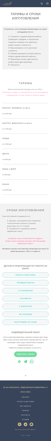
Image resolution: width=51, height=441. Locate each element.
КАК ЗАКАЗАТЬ (25, 406)
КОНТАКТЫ (25, 415)
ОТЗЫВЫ (25, 419)
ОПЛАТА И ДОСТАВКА (25, 401)
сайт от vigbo (25, 435)
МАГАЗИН (25, 397)
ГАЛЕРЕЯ (25, 410)
